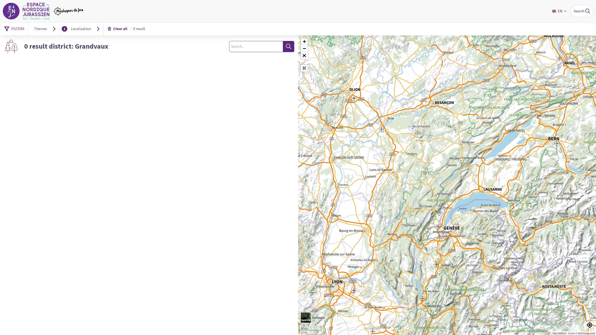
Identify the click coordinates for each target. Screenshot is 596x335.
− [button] (304, 48)
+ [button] (304, 41)
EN (560, 11)
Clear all (120, 28)
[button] (304, 55)
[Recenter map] (304, 68)
